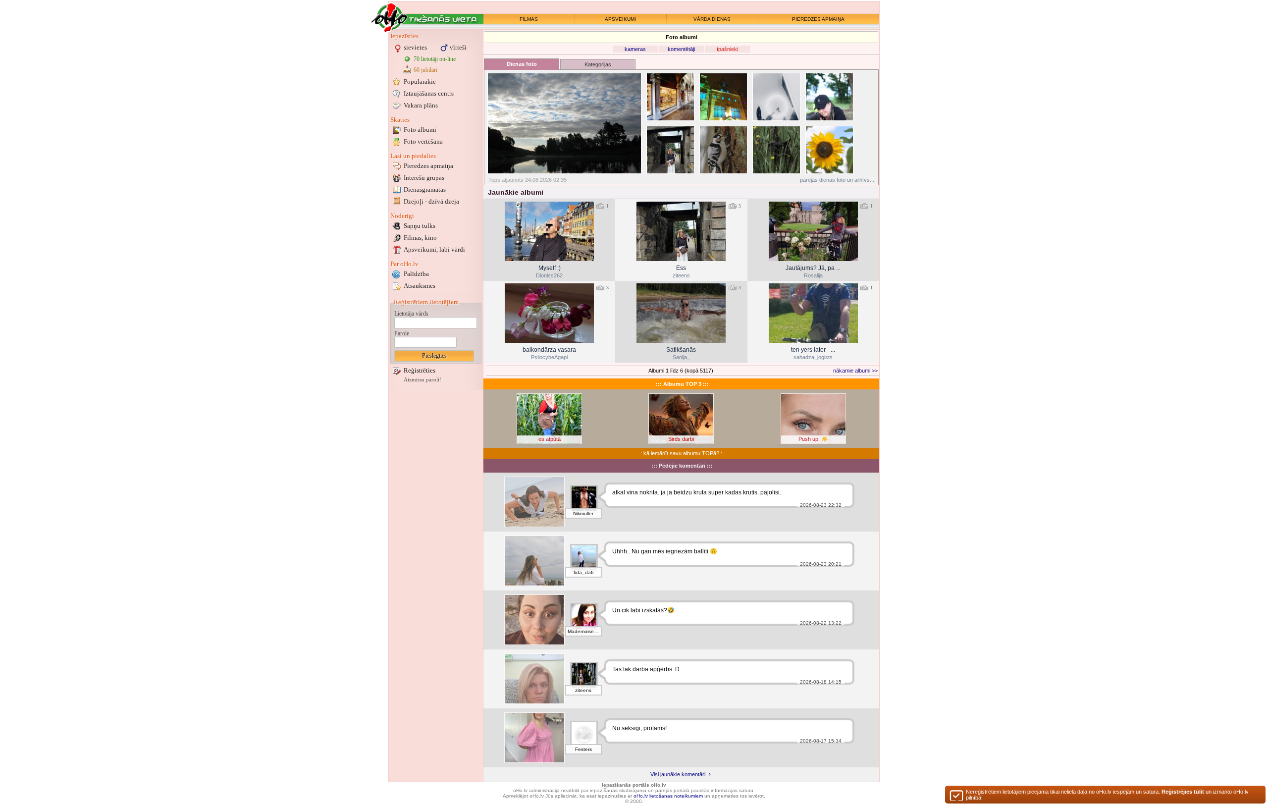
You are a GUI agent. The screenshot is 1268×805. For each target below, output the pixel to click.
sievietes (415, 47)
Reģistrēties (419, 370)
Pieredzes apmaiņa (428, 165)
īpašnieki (727, 49)
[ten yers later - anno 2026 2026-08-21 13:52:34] (813, 313)
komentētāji (681, 49)
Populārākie (420, 81)
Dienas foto (522, 64)
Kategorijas (597, 64)
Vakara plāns (421, 105)
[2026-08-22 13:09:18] (549, 313)
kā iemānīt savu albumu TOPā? (681, 453)
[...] (534, 737)
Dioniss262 (549, 275)
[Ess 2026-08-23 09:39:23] (681, 231)
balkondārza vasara (549, 349)
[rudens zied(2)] (829, 149)
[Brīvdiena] (534, 561)
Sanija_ (681, 357)
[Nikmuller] (584, 499)
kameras (635, 49)
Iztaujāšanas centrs (429, 93)
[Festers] (584, 735)
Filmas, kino (420, 237)
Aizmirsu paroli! (422, 379)
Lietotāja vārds (411, 313)
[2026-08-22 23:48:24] (813, 231)
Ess (681, 268)
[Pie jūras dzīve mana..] (534, 619)
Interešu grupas (424, 177)
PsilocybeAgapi (549, 357)
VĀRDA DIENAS (712, 19)
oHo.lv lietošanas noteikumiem (668, 796)
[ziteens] (584, 676)
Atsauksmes (419, 285)
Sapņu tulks (419, 225)
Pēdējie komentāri (682, 466)
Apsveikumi (434, 249)
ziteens (681, 275)
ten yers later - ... (813, 349)
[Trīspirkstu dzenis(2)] (723, 149)
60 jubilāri (425, 69)
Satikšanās (681, 349)
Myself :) (549, 268)
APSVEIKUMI (620, 19)
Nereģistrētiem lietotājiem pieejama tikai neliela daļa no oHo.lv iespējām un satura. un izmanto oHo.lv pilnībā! (1107, 795)
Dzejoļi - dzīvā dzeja (431, 201)
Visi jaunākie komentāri (678, 774)
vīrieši (458, 47)
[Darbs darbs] (534, 678)
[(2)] (670, 96)
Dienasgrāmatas (425, 189)
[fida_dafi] (584, 558)
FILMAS (529, 19)
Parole (401, 333)
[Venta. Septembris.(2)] (564, 123)
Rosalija (813, 275)
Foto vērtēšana (423, 141)
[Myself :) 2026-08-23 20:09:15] (549, 231)
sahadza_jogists (813, 357)
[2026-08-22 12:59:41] (681, 313)
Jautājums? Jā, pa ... (813, 268)
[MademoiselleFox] (584, 617)
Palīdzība (416, 273)
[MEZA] (534, 502)
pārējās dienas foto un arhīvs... (837, 180)
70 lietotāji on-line (435, 58)
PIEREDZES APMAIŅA (818, 19)
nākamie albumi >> (855, 371)
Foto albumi (420, 129)
